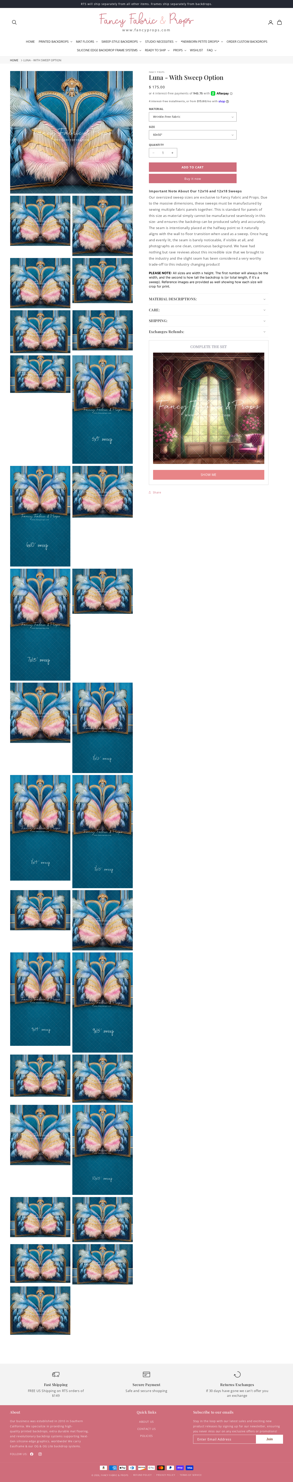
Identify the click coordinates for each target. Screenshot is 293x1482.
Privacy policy (165, 1474)
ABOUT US (146, 1422)
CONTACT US (146, 1429)
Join (269, 1439)
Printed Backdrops (54, 42)
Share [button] (157, 492)
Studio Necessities (159, 42)
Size (152, 127)
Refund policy (142, 1474)
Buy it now (192, 179)
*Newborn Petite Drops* (200, 42)
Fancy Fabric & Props (114, 1475)
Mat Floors (85, 42)
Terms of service (191, 1474)
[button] (14, 22)
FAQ (210, 50)
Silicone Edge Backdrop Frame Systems (107, 50)
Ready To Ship (155, 50)
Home (14, 60)
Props (178, 50)
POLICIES (146, 1436)
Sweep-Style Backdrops (119, 42)
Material (156, 109)
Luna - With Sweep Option (42, 60)
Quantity (156, 145)
